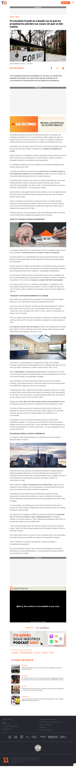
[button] (51, 68)
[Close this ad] (74, 764)
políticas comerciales (10, 726)
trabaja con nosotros (47, 719)
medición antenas (45, 725)
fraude (45, 653)
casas (37, 653)
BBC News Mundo (17, 68)
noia (52, 653)
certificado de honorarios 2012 (51, 722)
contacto (43, 727)
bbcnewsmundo (26, 653)
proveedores (6, 729)
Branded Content (45, 730)
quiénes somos (7, 719)
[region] (38, 771)
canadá (15, 653)
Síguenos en (30, 627)
